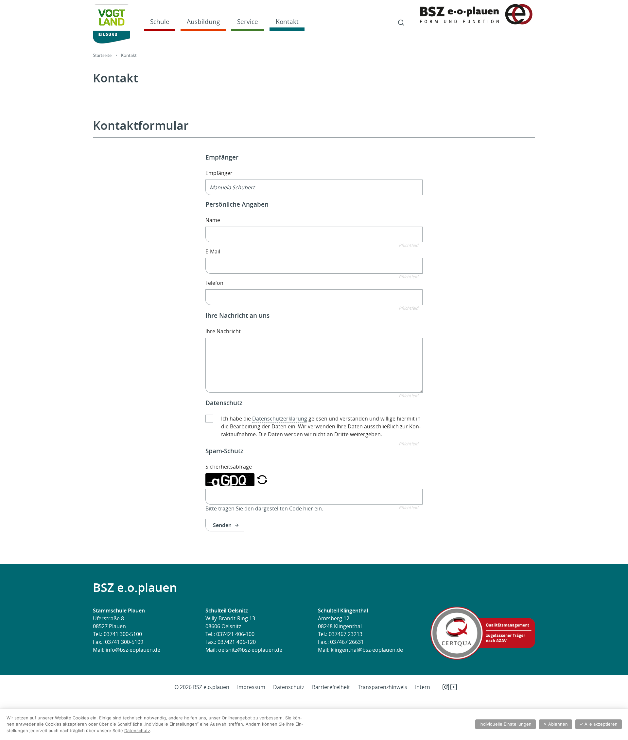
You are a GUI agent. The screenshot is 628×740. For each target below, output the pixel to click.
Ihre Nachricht (223, 331)
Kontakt (287, 21)
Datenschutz (288, 687)
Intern (422, 687)
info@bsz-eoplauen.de (133, 649)
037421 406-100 (235, 634)
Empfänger (219, 173)
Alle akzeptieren (599, 724)
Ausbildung (203, 21)
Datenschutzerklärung (279, 418)
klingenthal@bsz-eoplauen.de (367, 649)
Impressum (251, 687)
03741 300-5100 (123, 634)
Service (247, 21)
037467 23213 (345, 634)
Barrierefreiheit (331, 687)
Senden (222, 525)
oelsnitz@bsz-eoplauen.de (250, 649)
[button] (262, 479)
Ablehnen (555, 724)
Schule (159, 21)
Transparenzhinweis (382, 687)
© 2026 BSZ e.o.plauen (201, 687)
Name (212, 220)
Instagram (446, 687)
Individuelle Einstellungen (506, 724)
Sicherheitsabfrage (228, 466)
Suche (401, 23)
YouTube (454, 687)
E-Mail (212, 251)
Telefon (214, 282)
